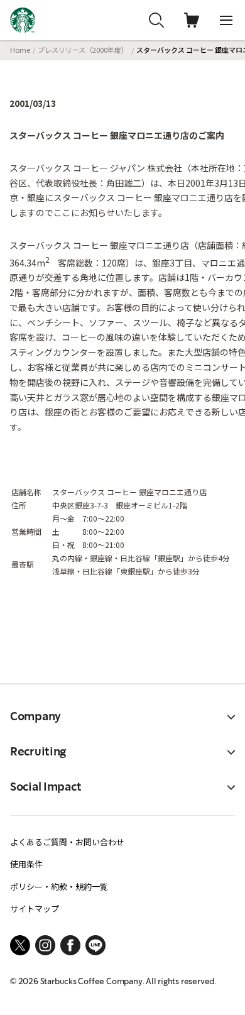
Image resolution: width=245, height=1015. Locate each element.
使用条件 (26, 864)
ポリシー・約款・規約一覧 (59, 886)
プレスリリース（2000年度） (83, 50)
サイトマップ (34, 908)
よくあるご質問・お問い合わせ (67, 842)
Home (20, 50)
